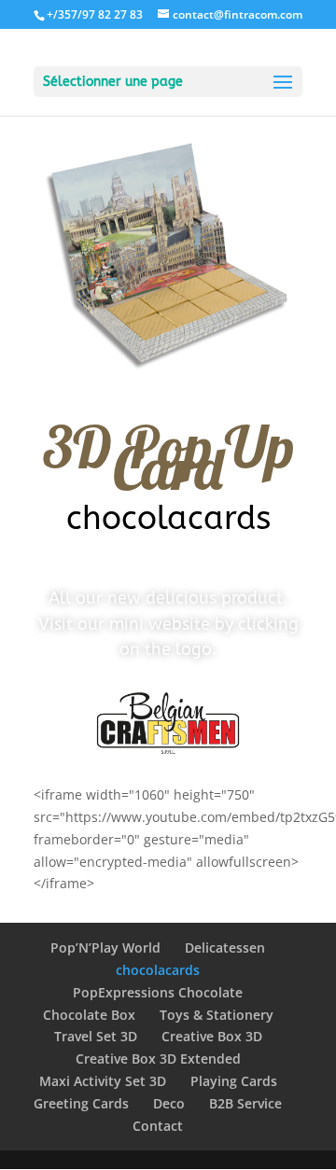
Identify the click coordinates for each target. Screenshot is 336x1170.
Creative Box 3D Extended (158, 1058)
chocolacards (158, 970)
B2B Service (245, 1103)
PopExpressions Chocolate (158, 992)
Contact (158, 1126)
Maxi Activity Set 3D (102, 1081)
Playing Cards (233, 1081)
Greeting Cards (81, 1103)
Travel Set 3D (95, 1036)
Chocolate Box (89, 1015)
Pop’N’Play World (105, 947)
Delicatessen (225, 947)
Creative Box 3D (211, 1036)
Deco (169, 1103)
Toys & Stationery (216, 1015)
